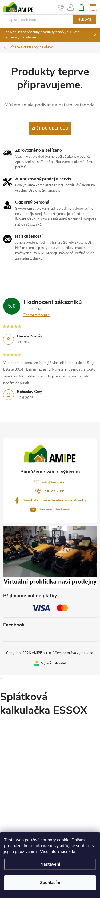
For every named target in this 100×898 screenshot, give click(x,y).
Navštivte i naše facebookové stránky (54, 500)
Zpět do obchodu (50, 128)
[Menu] (93, 7)
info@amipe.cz (54, 482)
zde (71, 851)
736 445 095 (54, 491)
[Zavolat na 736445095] (61, 7)
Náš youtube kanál (54, 509)
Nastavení (50, 864)
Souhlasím (50, 883)
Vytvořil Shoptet (53, 663)
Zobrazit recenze (36, 315)
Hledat (84, 19)
